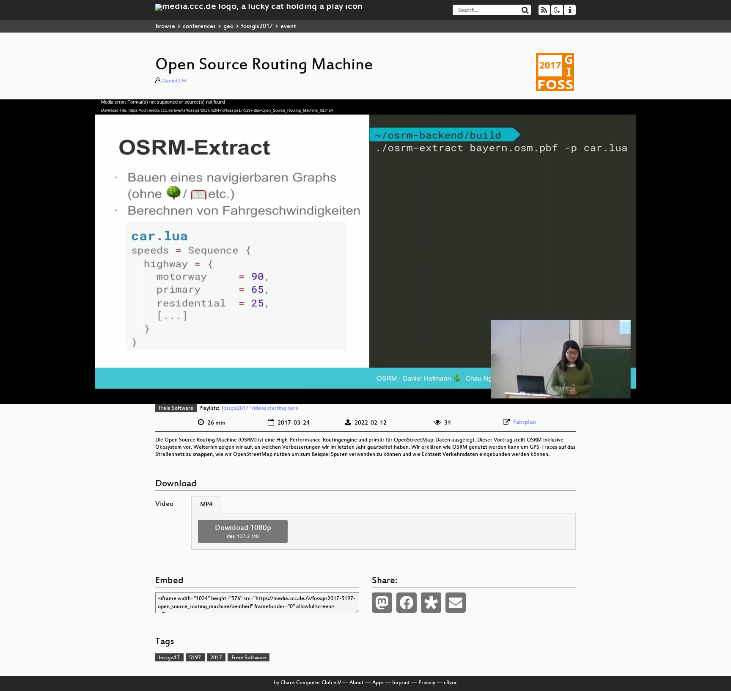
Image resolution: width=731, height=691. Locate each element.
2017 (216, 658)
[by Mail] (455, 602)
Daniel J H (174, 81)
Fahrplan (524, 422)
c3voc (450, 683)
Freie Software (176, 408)
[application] (365, 251)
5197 (195, 658)
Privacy (426, 683)
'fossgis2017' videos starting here (259, 408)
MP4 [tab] (206, 504)
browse (165, 26)
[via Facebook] (406, 602)
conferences (199, 26)
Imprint (401, 683)
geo (228, 26)
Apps (378, 683)
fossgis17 (169, 658)
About (356, 683)
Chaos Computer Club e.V (310, 683)
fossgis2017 (257, 26)
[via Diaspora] (431, 602)
